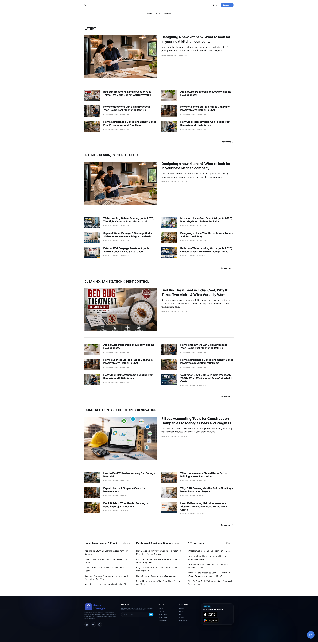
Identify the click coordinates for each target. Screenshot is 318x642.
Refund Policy (163, 620)
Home (149, 13)
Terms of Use (163, 614)
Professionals (183, 620)
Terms (226, 636)
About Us (161, 611)
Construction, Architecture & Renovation (120, 410)
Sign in (215, 5)
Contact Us (162, 608)
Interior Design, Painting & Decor (112, 155)
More (125, 543)
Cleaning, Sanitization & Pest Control (116, 281)
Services (167, 13)
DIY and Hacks (196, 543)
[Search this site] (85, 5)
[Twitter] (93, 624)
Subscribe (227, 5)
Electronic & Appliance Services (154, 543)
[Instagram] (99, 624)
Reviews (181, 611)
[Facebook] (86, 624)
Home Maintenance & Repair (101, 543)
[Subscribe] (151, 614)
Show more (226, 141)
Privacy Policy (163, 617)
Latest (90, 28)
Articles (181, 617)
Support (232, 636)
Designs (181, 608)
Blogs (158, 13)
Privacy (221, 636)
